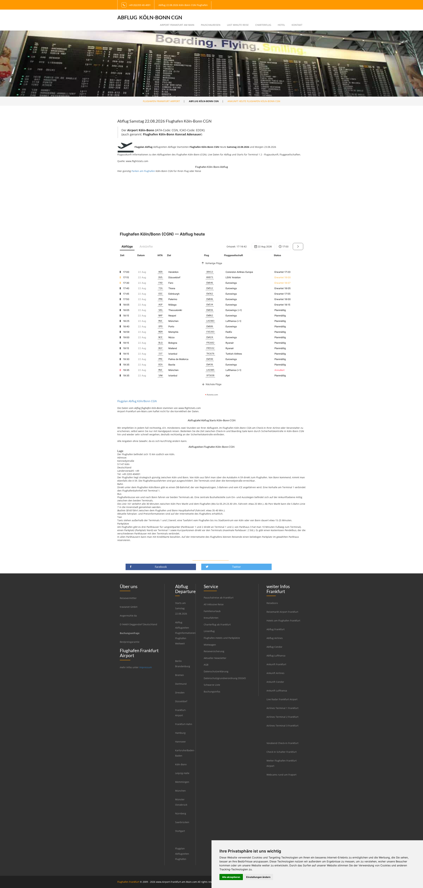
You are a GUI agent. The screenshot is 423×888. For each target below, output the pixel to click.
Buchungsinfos (212, 691)
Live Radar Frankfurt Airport (282, 699)
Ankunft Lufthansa (277, 690)
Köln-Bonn (181, 764)
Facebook (161, 567)
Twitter (236, 567)
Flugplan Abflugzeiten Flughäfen (182, 854)
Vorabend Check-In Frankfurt (282, 743)
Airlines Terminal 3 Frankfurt (282, 725)
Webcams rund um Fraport (281, 774)
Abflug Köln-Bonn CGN (149, 17)
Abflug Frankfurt (276, 629)
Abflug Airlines (275, 638)
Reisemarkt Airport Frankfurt (282, 611)
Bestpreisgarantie (129, 641)
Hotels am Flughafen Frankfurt (283, 620)
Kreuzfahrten (211, 617)
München (180, 790)
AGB (206, 664)
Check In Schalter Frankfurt (282, 751)
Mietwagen (210, 644)
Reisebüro (272, 603)
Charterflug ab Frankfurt (217, 624)
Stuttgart (180, 831)
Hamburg (180, 732)
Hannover (180, 741)
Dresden (180, 692)
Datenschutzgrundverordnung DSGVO (225, 678)
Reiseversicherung (214, 651)
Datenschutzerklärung (216, 671)
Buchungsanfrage (129, 633)
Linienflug (209, 631)
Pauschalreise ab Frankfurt (218, 597)
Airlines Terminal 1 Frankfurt (282, 708)
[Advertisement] (211, 199)
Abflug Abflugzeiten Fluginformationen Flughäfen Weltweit (185, 633)
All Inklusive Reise (214, 604)
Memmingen (182, 781)
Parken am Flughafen (143, 171)
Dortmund (181, 683)
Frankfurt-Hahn (183, 724)
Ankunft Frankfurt (276, 664)
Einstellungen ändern (258, 877)
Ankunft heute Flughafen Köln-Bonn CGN (254, 101)
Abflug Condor (274, 646)
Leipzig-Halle (182, 773)
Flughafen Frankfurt (128, 881)
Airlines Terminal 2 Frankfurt (282, 716)
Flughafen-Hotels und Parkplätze (222, 637)
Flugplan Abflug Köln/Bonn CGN (137, 401)
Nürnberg (180, 813)
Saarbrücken (182, 822)
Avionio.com (212, 394)
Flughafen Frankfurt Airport (161, 101)
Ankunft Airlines (275, 673)
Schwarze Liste (212, 684)
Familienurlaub (212, 611)
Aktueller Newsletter (215, 658)
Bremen (179, 675)
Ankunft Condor (275, 681)
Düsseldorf (181, 701)
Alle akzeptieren (231, 877)
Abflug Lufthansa (276, 655)
